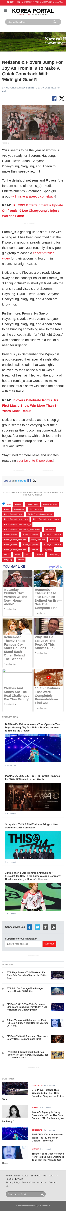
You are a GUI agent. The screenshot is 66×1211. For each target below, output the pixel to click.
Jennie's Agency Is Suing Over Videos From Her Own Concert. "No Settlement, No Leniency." (33, 1117)
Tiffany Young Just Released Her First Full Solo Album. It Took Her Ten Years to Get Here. (27, 1023)
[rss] (53, 927)
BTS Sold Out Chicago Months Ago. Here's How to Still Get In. (25, 989)
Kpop (6, 509)
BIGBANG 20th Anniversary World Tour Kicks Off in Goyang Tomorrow (47, 1137)
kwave (18, 504)
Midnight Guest (38, 539)
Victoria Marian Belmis (20, 87)
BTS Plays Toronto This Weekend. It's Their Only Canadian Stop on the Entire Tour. (27, 975)
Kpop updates (36, 509)
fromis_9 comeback (52, 534)
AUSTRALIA (47, 2)
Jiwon (17, 554)
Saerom (34, 549)
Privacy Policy (13, 1182)
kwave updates (50, 504)
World (17, 1175)
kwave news (32, 504)
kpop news (19, 509)
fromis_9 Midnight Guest (15, 539)
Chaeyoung (54, 554)
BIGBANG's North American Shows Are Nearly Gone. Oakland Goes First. (27, 1037)
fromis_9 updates (30, 534)
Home (9, 1175)
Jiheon (21, 559)
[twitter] (37, 927)
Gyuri (6, 554)
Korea (25, 1175)
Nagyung (8, 559)
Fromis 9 (50, 529)
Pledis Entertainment (13, 514)
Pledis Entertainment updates (46, 519)
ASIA (37, 2)
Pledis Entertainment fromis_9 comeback (22, 529)
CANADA (59, 2)
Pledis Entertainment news (16, 519)
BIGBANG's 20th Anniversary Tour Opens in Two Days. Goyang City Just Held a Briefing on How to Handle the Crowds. (32, 727)
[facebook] (29, 927)
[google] (45, 927)
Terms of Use (28, 1182)
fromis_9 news (10, 534)
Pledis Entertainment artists (40, 514)
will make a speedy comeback (33, 196)
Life (51, 1175)
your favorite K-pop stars (35, 460)
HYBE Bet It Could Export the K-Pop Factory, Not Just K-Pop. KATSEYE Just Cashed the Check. (27, 1055)
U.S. (19, 2)
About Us (41, 1182)
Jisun (27, 554)
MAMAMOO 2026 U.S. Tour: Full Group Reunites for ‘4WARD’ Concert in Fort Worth (32, 777)
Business (35, 1175)
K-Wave (19, 1179)
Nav (5, 10)
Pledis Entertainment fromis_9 (17, 524)
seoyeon (39, 554)
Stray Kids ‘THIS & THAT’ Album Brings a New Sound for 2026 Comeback (31, 826)
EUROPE (28, 2)
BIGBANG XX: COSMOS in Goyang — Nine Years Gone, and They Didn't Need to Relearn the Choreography (27, 1007)
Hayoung (48, 549)
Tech (44, 1175)
